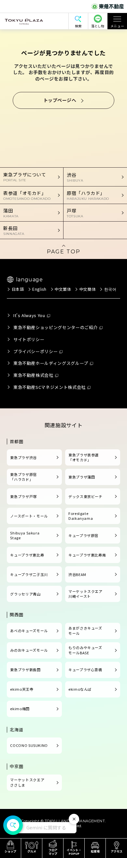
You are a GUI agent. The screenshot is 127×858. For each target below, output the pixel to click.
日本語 (18, 289)
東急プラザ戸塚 (23, 496)
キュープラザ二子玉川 (29, 574)
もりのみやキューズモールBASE (85, 650)
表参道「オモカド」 (27, 195)
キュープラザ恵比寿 (27, 554)
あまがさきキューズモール (85, 630)
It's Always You (29, 315)
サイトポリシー (28, 339)
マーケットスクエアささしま (27, 782)
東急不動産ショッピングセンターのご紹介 (55, 327)
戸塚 (75, 212)
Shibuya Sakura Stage (24, 535)
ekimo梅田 (19, 708)
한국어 (110, 289)
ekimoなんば (80, 689)
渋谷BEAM (77, 574)
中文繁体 (63, 289)
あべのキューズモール (29, 630)
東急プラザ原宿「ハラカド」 (23, 477)
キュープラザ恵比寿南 (87, 554)
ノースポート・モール (29, 516)
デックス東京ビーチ (85, 496)
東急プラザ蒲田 (81, 477)
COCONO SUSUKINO (29, 745)
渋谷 (75, 177)
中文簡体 (87, 289)
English (39, 289)
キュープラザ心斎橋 (85, 669)
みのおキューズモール (29, 650)
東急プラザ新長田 (25, 669)
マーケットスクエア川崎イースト (85, 594)
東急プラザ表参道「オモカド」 (83, 457)
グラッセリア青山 (25, 593)
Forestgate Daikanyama (80, 516)
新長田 (13, 230)
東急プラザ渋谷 (23, 457)
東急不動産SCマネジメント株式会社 (49, 387)
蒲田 (11, 212)
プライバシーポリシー (35, 351)
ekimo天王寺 (21, 689)
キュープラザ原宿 (83, 535)
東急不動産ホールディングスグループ (50, 363)
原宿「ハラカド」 (88, 195)
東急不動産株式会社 (33, 375)
